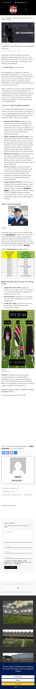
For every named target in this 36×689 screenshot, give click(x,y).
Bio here (27, 245)
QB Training (8, 18)
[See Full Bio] (23, 480)
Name (7, 546)
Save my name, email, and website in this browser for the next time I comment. (17, 562)
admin (4, 51)
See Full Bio (17, 480)
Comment (8, 531)
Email (7, 551)
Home (3, 18)
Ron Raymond (10, 235)
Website (8, 557)
